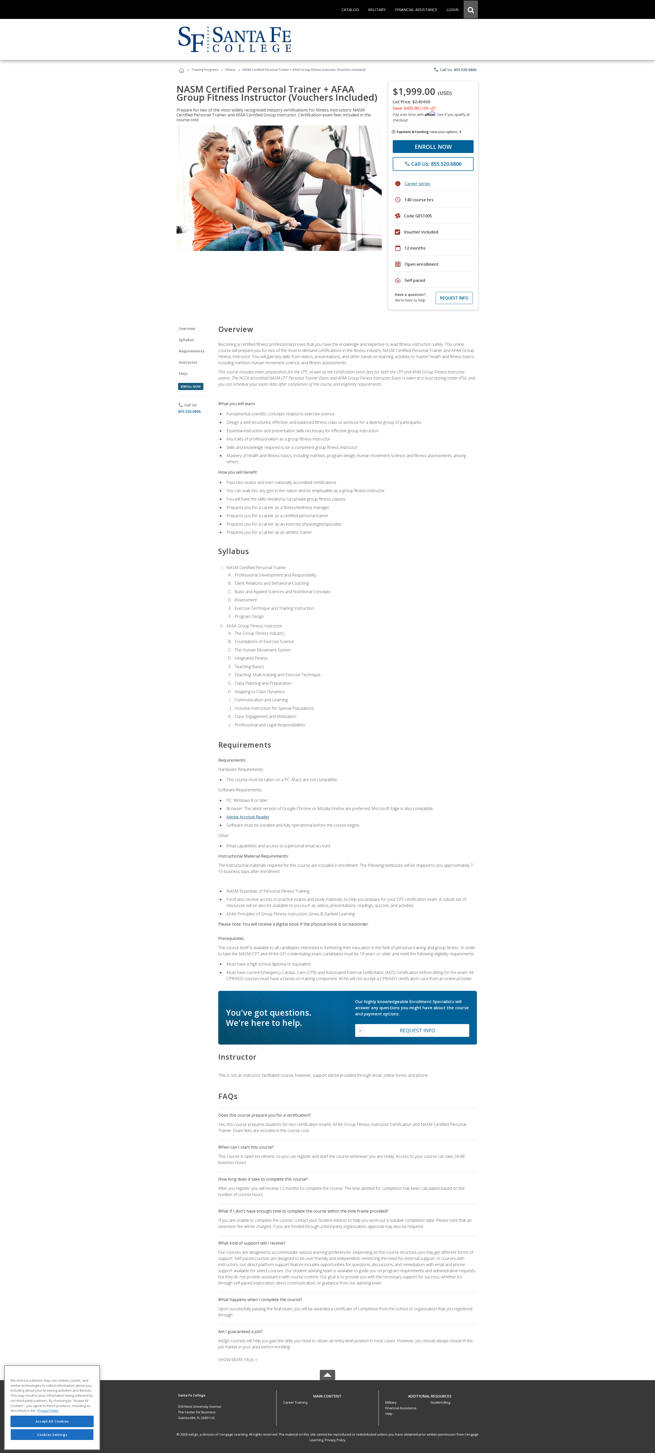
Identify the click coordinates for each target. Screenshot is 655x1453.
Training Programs (204, 70)
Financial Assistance (401, 1408)
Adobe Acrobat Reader (247, 817)
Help (388, 1413)
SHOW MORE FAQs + (237, 1359)
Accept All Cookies (52, 1421)
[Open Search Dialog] (471, 9)
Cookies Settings (52, 1434)
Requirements (191, 351)
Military (391, 1402)
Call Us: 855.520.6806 (455, 69)
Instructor (188, 362)
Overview (187, 328)
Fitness (230, 70)
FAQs (183, 373)
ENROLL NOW (433, 146)
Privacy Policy (335, 1440)
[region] (52, 1407)
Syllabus (186, 339)
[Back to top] (327, 1395)
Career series (417, 183)
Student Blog (440, 1402)
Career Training (295, 1402)
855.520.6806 (189, 411)
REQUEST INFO (454, 298)
